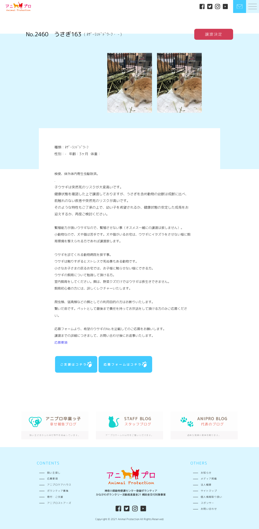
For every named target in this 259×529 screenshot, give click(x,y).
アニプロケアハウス (59, 484)
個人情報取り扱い (211, 497)
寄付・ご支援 (55, 497)
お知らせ (206, 472)
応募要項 (60, 342)
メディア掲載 (209, 478)
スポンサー (207, 503)
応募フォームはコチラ (123, 364)
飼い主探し (54, 472)
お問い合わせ (209, 509)
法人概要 (206, 484)
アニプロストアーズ (59, 503)
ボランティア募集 (58, 491)
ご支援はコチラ (73, 364)
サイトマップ (209, 491)
